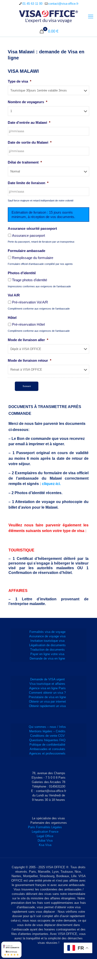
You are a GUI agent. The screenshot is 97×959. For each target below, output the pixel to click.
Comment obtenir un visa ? (47, 692)
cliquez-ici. (51, 484)
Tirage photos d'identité (29, 280)
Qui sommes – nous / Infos (47, 727)
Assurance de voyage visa (47, 636)
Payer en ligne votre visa (47, 654)
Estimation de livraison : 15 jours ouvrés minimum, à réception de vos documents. (43, 214)
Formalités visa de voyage (47, 632)
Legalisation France (45, 831)
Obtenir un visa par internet (47, 701)
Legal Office (45, 836)
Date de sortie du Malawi (30, 142)
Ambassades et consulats (47, 749)
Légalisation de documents (47, 645)
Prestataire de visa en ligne (47, 697)
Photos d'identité (22, 273)
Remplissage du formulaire (32, 258)
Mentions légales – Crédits (47, 731)
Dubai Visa (45, 840)
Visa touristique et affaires (47, 684)
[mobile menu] (91, 17)
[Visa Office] (48, 17)
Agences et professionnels (47, 753)
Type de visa (19, 81)
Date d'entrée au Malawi (29, 122)
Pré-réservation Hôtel (28, 324)
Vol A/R (14, 295)
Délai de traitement (25, 162)
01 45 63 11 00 (32, 3)
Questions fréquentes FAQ (47, 740)
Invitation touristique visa (47, 640)
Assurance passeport (28, 235)
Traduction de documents (47, 649)
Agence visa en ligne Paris (47, 688)
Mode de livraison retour (29, 360)
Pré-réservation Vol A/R (30, 302)
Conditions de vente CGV (47, 735)
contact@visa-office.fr (63, 3)
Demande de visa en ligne (47, 658)
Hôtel (12, 318)
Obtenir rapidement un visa (47, 706)
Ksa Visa (45, 845)
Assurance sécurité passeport (32, 228)
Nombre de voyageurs (27, 102)
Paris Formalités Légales (45, 827)
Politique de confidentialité (47, 744)
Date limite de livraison (28, 183)
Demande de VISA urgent (47, 679)
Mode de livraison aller (28, 340)
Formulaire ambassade (26, 251)
